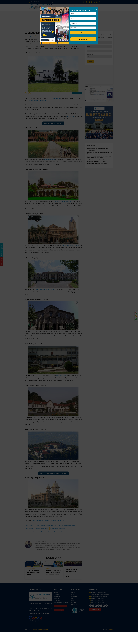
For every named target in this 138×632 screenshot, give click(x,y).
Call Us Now (84, 39)
